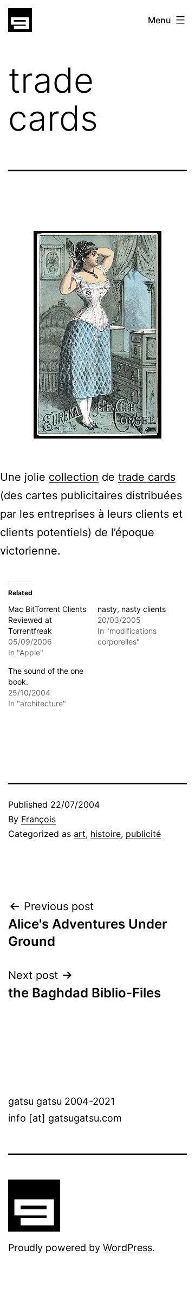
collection (74, 477)
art (80, 833)
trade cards (147, 477)
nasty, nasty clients (132, 609)
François (38, 819)
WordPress (127, 1247)
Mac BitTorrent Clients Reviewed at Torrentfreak (47, 619)
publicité (143, 833)
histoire (105, 833)
